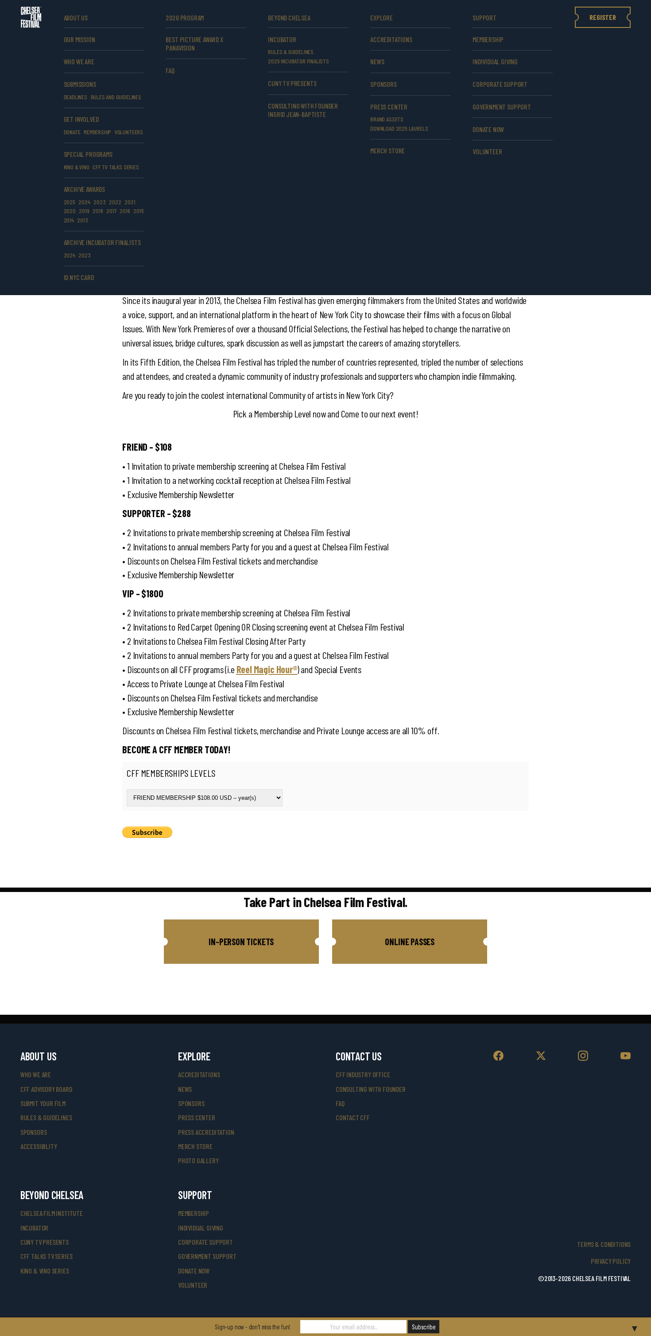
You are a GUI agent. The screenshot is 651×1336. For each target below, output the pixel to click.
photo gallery (198, 1160)
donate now (488, 129)
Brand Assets (386, 119)
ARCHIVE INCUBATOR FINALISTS (102, 242)
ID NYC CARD (79, 277)
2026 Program (185, 17)
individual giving (495, 61)
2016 (125, 210)
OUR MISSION (79, 39)
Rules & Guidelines (291, 51)
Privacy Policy (611, 1261)
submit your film (43, 1103)
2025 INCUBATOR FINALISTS (298, 61)
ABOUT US (76, 17)
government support (502, 106)
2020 (70, 210)
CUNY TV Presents (44, 1242)
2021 (129, 202)
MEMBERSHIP (97, 132)
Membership (488, 39)
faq (340, 1103)
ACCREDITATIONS (391, 39)
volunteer (487, 151)
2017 (111, 210)
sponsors (33, 1132)
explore (381, 17)
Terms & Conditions (604, 1244)
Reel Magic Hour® (266, 669)
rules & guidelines (46, 1117)
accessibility (38, 1146)
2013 (82, 220)
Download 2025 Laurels (399, 128)
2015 (138, 210)
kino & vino (76, 167)
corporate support (500, 84)
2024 (84, 202)
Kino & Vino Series (44, 1270)
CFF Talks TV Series (46, 1256)
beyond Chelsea (289, 17)
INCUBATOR (282, 39)
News (377, 61)
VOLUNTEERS (129, 132)
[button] (241, 941)
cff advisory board (46, 1089)
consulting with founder (371, 1089)
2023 (99, 202)
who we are (79, 61)
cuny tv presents (292, 83)
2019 (84, 210)
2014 (69, 220)
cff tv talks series (116, 167)
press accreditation (206, 1132)
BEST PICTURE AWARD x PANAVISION (194, 43)
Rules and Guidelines (116, 97)
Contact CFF (353, 1117)
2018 (98, 210)
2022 (115, 202)
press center (196, 1117)
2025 (69, 202)
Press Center (388, 106)
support (484, 17)
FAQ (170, 70)
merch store (387, 150)
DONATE (72, 132)
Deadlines (75, 97)
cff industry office (363, 1074)
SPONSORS (383, 84)
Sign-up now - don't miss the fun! (253, 1327)
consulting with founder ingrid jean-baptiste (303, 109)
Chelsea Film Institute (51, 1213)
